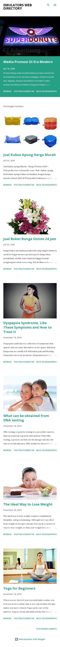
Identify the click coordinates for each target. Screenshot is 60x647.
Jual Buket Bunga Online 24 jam (29, 238)
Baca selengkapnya (46, 91)
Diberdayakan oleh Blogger (31, 639)
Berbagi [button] (7, 91)
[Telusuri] (48, 5)
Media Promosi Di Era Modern (28, 61)
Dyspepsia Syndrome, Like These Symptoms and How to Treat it (27, 327)
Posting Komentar (24, 91)
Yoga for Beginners (19, 588)
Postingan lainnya (46, 628)
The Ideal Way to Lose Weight (27, 504)
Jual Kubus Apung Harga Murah (29, 154)
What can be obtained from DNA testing (26, 417)
